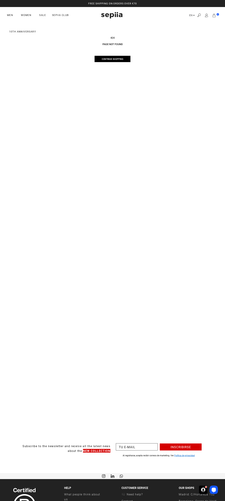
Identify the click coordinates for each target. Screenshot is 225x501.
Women (26, 15)
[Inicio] (112, 15)
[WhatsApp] (121, 475)
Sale (42, 15)
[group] (112, 3)
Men (10, 15)
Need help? (135, 494)
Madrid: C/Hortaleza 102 (197, 494)
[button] (199, 15)
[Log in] (206, 15)
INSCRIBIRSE (181, 447)
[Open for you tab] (203, 490)
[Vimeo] (112, 475)
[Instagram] (103, 475)
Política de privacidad (184, 455)
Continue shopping (112, 59)
